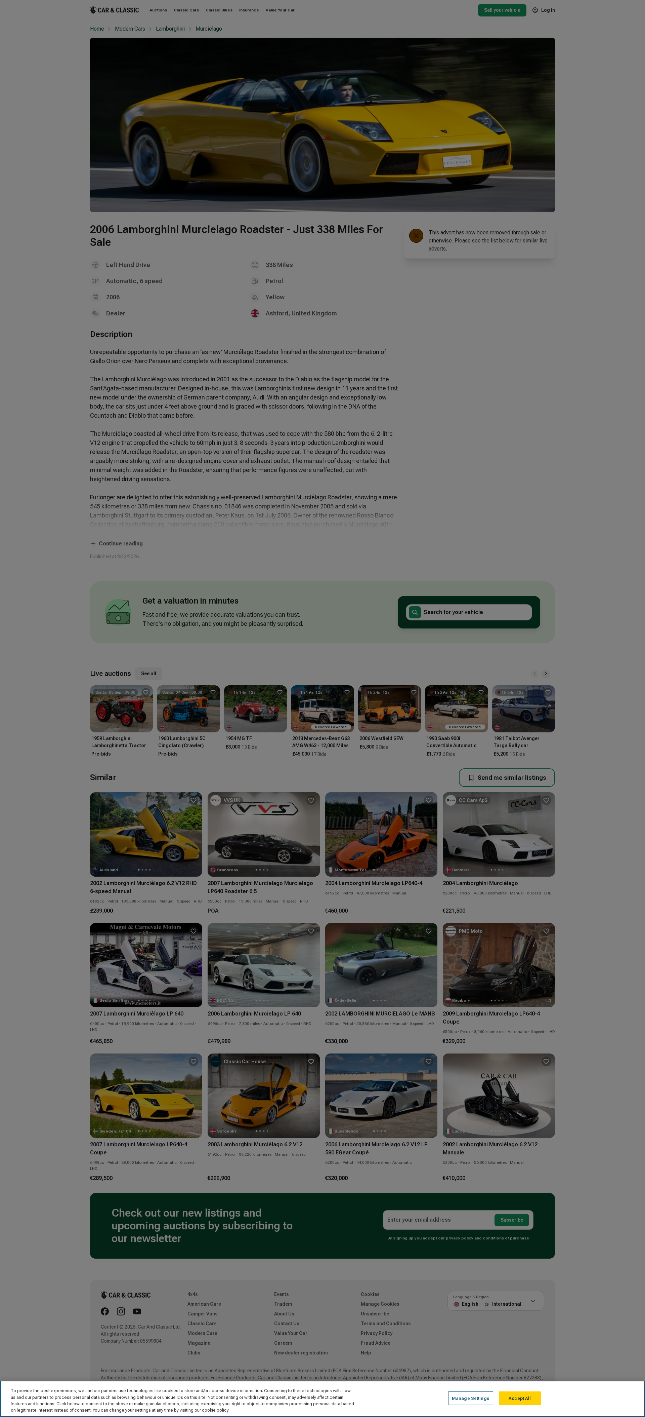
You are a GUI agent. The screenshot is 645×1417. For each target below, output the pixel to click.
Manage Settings (470, 1398)
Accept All (520, 1398)
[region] (322, 1399)
